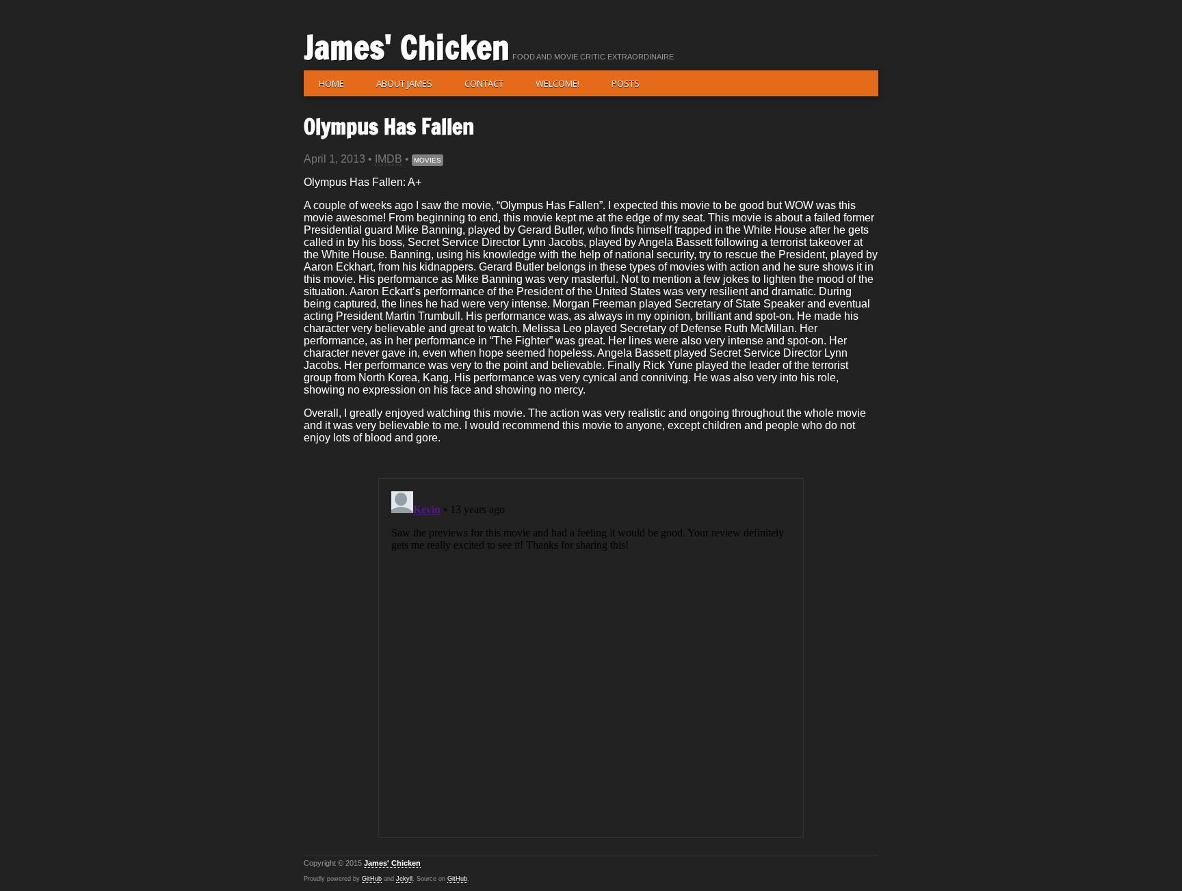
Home (331, 83)
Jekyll (404, 878)
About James (404, 83)
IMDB (388, 159)
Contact (483, 83)
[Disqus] (591, 656)
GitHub (372, 878)
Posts (626, 83)
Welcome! (557, 83)
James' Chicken (407, 47)
